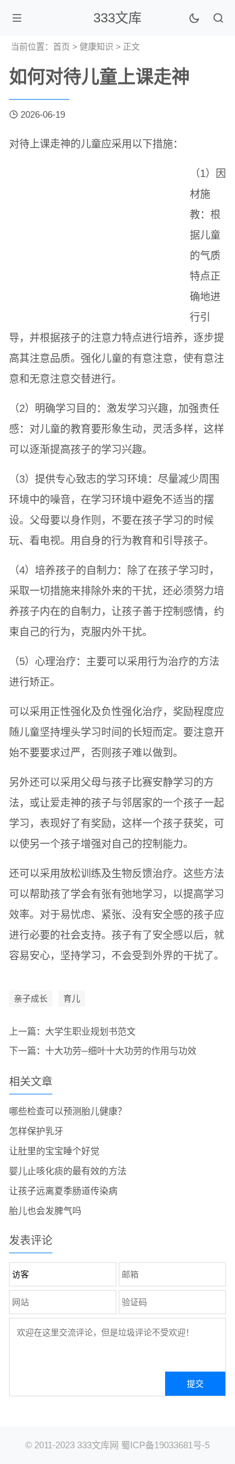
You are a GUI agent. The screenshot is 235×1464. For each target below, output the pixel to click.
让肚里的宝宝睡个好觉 (54, 1151)
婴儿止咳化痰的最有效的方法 (68, 1171)
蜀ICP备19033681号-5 (165, 1445)
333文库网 (98, 1445)
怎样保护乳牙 (36, 1131)
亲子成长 (31, 998)
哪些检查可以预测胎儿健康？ (68, 1111)
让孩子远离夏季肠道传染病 (63, 1191)
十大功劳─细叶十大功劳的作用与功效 (120, 1050)
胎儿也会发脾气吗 (45, 1211)
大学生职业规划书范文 (90, 1031)
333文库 (117, 17)
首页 (61, 46)
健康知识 (96, 46)
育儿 (71, 998)
